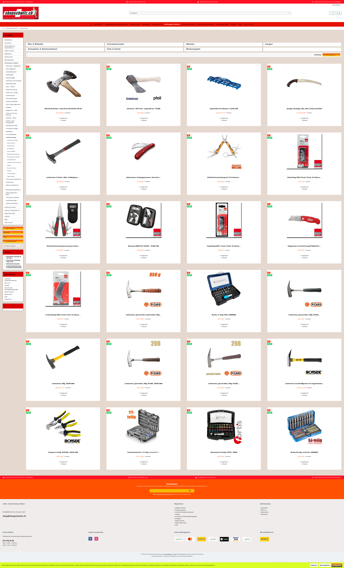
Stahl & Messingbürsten (13, 104)
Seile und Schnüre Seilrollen (11, 114)
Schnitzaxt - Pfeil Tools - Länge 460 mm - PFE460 (143, 109)
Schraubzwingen (11, 134)
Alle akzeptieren (325, 565)
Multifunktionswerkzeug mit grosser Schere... (63, 246)
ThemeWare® (189, 556)
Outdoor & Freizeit (10, 207)
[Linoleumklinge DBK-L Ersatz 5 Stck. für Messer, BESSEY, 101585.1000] (63, 289)
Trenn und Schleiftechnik (13, 179)
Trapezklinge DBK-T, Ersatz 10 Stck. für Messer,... (224, 246)
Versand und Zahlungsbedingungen (11, 288)
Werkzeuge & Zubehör (11, 63)
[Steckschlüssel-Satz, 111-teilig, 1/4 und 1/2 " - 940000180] (144, 426)
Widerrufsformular (180, 523)
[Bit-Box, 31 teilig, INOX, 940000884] (224, 289)
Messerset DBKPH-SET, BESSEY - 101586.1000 (143, 246)
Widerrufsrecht (9, 292)
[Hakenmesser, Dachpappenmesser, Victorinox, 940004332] (144, 151)
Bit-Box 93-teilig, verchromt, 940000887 (304, 452)
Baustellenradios (11, 84)
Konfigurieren (337, 565)
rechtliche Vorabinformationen (11, 279)
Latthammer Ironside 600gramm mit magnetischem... (304, 384)
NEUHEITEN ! (8, 40)
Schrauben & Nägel (12, 128)
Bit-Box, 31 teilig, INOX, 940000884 (224, 315)
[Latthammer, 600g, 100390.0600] (63, 357)
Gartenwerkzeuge (11, 200)
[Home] (91, 24)
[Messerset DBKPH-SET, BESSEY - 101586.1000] (144, 220)
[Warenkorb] (339, 13)
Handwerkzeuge (11, 137)
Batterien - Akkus (11, 118)
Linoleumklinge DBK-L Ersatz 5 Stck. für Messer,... (63, 315)
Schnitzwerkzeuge (11, 98)
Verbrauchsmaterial (12, 203)
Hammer (9, 171)
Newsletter (264, 508)
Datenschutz (8, 294)
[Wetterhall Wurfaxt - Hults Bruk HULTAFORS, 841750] (63, 83)
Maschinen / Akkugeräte (13, 66)
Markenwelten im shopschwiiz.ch (10, 47)
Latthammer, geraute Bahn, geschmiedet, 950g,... (143, 315)
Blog (6, 219)
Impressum (8, 299)
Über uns (7, 283)
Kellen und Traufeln (12, 92)
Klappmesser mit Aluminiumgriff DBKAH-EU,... (304, 246)
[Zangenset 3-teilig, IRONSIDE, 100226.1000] (63, 426)
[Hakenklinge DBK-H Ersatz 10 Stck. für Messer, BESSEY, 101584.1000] (304, 151)
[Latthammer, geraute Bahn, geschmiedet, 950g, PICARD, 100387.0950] (144, 289)
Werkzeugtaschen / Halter (11, 193)
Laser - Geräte (10, 86)
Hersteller (7, 233)
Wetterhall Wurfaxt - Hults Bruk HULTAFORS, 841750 (63, 109)
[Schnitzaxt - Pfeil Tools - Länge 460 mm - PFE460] (144, 83)
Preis (5, 237)
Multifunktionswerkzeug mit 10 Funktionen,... (224, 177)
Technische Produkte (12, 197)
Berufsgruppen (9, 60)
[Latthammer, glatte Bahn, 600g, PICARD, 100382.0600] (144, 357)
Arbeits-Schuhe (9, 51)
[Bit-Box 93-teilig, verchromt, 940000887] (304, 426)
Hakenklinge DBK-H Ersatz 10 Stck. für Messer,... (304, 177)
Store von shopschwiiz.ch (12, 210)
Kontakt (7, 285)
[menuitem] (329, 5)
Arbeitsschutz (9, 57)
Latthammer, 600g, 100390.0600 (63, 384)
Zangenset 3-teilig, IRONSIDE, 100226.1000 (63, 452)
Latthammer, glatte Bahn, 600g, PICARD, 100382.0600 (143, 384)
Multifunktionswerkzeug (13, 154)
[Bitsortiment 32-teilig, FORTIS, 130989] (224, 426)
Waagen (8, 107)
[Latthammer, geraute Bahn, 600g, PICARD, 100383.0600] (224, 357)
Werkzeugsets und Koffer (13, 157)
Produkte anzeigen (9, 246)
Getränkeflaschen (11, 72)
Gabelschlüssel (11, 146)
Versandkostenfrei (11, 241)
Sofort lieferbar (10, 228)
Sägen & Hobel (11, 176)
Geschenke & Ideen (12, 125)
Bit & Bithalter (10, 148)
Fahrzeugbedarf (11, 69)
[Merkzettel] (335, 13)
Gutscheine (8, 43)
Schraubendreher (11, 159)
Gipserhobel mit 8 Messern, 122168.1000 (224, 109)
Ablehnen (314, 565)
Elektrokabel (9, 75)
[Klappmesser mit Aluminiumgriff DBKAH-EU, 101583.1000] (304, 220)
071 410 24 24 (8, 540)
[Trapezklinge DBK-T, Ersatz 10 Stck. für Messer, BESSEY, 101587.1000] (224, 220)
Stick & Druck (8, 222)
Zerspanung (9, 182)
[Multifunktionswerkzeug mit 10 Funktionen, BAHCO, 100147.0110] (224, 151)
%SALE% (7, 216)
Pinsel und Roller (11, 151)
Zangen (9, 165)
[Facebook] (90, 538)
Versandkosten (168, 554)
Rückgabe (178, 518)
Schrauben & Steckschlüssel (14, 162)
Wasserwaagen (10, 78)
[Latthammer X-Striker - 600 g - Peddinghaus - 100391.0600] (63, 151)
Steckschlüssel (10, 95)
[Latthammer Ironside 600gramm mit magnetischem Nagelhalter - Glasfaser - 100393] (304, 357)
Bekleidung (8, 54)
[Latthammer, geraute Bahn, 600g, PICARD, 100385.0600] (304, 289)
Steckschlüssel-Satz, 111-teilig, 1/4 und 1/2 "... (143, 452)
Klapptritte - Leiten (11, 110)
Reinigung (9, 131)
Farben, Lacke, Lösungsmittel (10, 121)
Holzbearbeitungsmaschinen (13, 190)
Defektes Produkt (180, 508)
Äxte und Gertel (11, 143)
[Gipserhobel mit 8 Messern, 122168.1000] (224, 83)
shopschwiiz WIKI (10, 213)
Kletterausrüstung (11, 89)
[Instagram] (96, 538)
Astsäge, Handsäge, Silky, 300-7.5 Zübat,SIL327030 (304, 109)
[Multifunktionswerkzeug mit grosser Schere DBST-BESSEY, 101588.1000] (63, 220)
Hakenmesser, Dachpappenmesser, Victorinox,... (143, 177)
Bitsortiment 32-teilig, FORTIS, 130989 (224, 452)
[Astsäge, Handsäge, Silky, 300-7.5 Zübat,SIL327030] (304, 83)
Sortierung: (317, 55)
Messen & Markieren (12, 185)
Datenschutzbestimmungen (164, 494)
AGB (6, 297)
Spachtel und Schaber (12, 140)
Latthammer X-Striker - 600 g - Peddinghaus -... (63, 177)
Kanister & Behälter (12, 101)
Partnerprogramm (180, 510)
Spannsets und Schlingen (13, 81)
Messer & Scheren (11, 168)
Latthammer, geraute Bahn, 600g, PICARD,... (304, 315)
